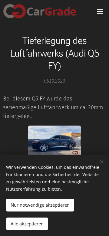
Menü (100, 11)
